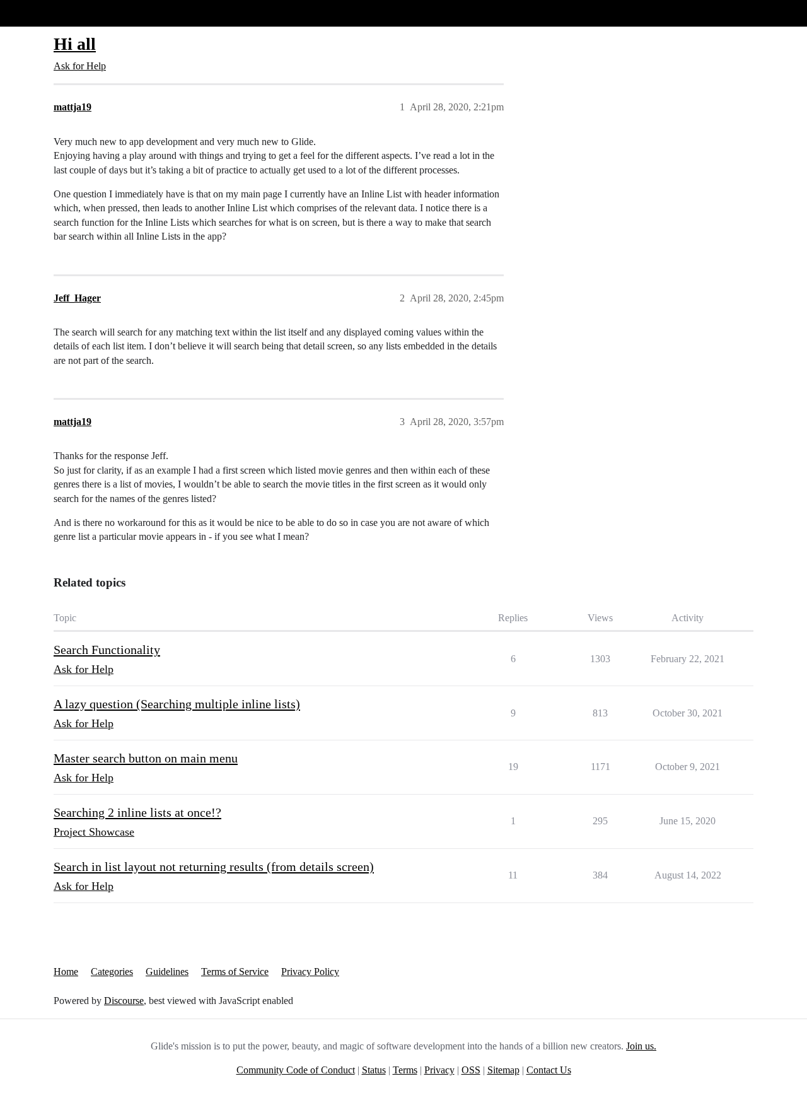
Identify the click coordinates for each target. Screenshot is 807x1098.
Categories (112, 971)
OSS (471, 1070)
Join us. (641, 1046)
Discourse (124, 1000)
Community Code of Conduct (295, 1070)
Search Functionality (107, 650)
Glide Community (42, 13)
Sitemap (503, 1070)
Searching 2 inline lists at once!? (137, 812)
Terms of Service (235, 971)
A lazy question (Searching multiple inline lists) (177, 704)
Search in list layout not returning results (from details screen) (214, 866)
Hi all (75, 44)
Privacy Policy (310, 971)
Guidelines (167, 971)
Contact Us (548, 1070)
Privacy (439, 1070)
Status (374, 1070)
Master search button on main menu (146, 758)
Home (66, 971)
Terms (405, 1070)
